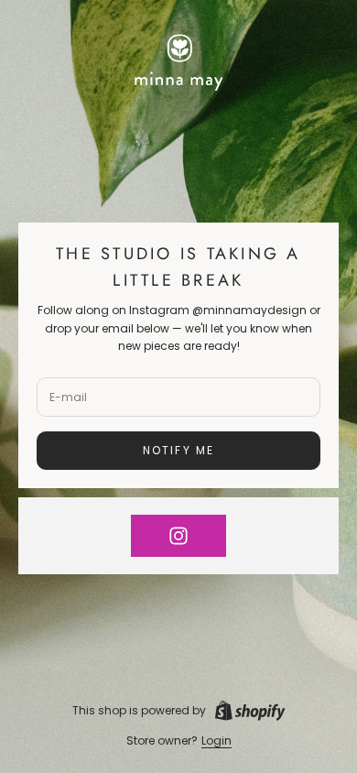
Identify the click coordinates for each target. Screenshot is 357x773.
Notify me (178, 450)
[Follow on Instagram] (178, 536)
